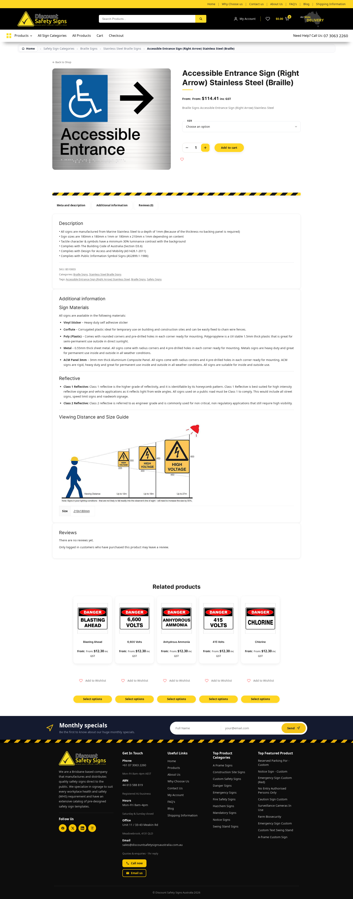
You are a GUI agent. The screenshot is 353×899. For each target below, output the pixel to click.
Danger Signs (222, 785)
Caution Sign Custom (272, 799)
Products (174, 768)
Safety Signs (154, 279)
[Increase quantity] (205, 148)
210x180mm (82, 511)
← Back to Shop (61, 62)
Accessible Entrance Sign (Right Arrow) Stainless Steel (98, 279)
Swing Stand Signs (225, 826)
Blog (171, 808)
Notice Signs (221, 820)
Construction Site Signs (229, 772)
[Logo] (9, 35)
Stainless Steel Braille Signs (105, 274)
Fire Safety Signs (224, 799)
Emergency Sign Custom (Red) (275, 780)
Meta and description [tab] (71, 205)
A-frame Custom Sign (272, 837)
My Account (176, 795)
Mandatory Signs (224, 813)
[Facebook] (63, 828)
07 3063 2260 (336, 35)
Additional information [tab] (111, 205)
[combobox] (147, 18)
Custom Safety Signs (227, 779)
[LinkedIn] (82, 828)
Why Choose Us (178, 781)
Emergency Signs (225, 792)
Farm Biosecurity (269, 817)
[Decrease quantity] (186, 147)
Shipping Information (183, 815)
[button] (92, 680)
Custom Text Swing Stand (275, 830)
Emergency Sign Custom (275, 823)
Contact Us (175, 788)
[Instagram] (92, 828)
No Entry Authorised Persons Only (272, 790)
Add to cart (229, 148)
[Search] (200, 19)
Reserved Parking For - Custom (273, 763)
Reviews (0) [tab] (146, 205)
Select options (92, 699)
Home (172, 761)
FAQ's (171, 802)
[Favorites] (268, 19)
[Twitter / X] (72, 828)
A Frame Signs (222, 765)
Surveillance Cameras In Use (274, 808)
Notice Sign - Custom (272, 771)
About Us (174, 774)
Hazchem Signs (223, 806)
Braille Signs (80, 274)
